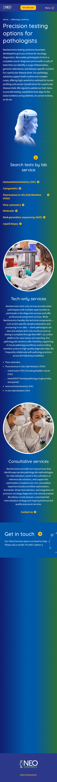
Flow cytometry (12, 205)
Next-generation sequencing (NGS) (22, 217)
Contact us (27, 512)
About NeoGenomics (28, 775)
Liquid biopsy (10, 224)
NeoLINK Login (28, 7)
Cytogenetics (10, 188)
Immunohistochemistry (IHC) (19, 182)
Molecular (8, 211)
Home (5, 19)
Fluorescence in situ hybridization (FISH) (22, 196)
